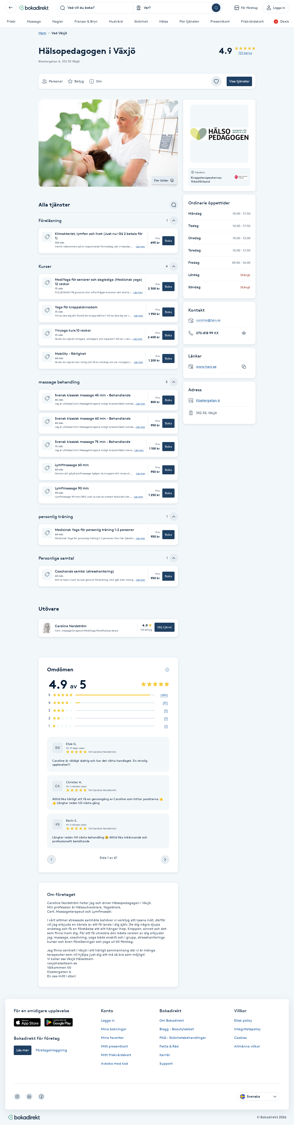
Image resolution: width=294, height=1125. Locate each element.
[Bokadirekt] (34, 7)
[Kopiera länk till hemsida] (244, 367)
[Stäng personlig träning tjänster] (173, 516)
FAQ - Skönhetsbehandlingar (182, 1038)
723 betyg (245, 53)
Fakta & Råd (169, 1046)
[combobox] (95, 7)
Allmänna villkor (247, 1046)
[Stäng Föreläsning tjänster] (173, 220)
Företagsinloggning (51, 1050)
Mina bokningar (113, 1029)
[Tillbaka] (10, 7)
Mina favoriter (112, 1038)
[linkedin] (29, 1096)
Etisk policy (243, 1020)
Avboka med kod (114, 1063)
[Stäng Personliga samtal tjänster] (173, 558)
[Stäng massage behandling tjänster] (173, 382)
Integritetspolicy (247, 1029)
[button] (108, 241)
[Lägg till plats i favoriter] (216, 81)
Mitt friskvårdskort (116, 1055)
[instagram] (17, 1096)
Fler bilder (161, 180)
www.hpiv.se (206, 367)
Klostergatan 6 (208, 400)
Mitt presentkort (114, 1046)
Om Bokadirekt (171, 1020)
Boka (168, 240)
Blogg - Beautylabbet (176, 1029)
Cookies (240, 1038)
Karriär (164, 1055)
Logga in (108, 1020)
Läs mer (140, 246)
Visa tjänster (239, 81)
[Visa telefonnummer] (244, 333)
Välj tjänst (164, 627)
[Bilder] (219, 134)
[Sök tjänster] (173, 204)
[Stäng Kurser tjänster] (173, 266)
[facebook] (41, 1096)
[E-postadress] (221, 320)
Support (166, 1063)
